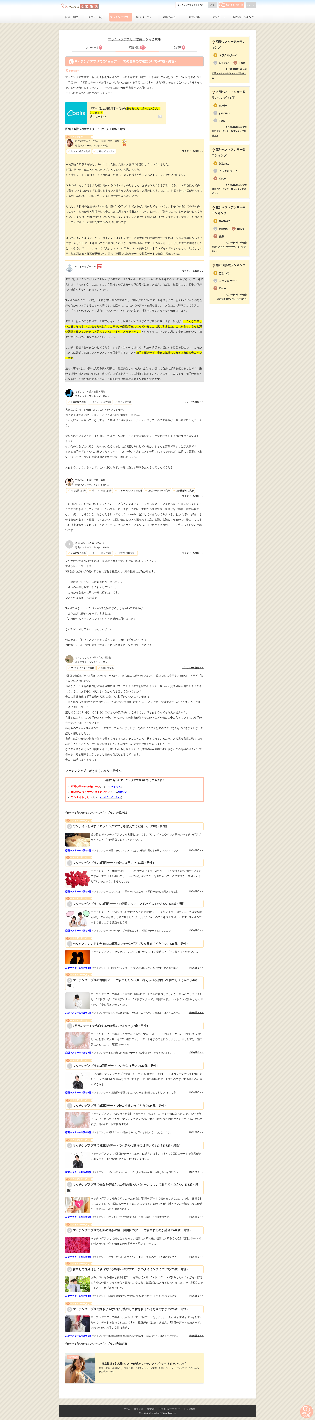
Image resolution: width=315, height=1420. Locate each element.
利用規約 (151, 1409)
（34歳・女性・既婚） (91, 391)
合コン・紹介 (96, 17)
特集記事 (194, 17)
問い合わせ (189, 1409)
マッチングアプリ (120, 17)
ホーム (127, 1409)
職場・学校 (71, 17)
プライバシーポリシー (169, 1409)
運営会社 (138, 1409)
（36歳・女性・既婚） (93, 657)
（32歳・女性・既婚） (98, 141)
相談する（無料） (235, 4)
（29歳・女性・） (90, 542)
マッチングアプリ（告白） (126, 39)
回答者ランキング (243, 17)
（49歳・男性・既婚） (91, 480)
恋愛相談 (137, 47)
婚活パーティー (145, 17)
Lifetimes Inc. (154, 1413)
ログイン (250, 4)
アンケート (219, 17)
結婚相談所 (169, 17)
